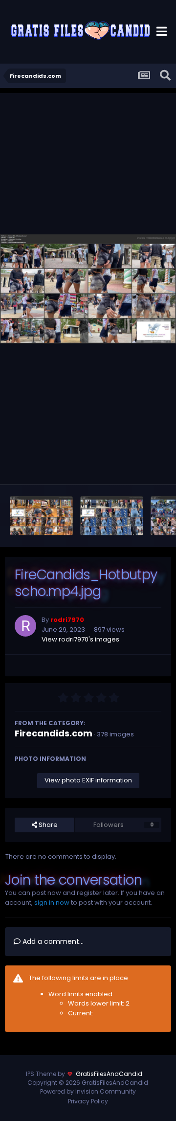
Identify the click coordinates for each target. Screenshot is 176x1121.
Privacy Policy (88, 1101)
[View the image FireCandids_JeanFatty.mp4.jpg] (41, 515)
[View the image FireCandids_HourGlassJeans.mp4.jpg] (111, 515)
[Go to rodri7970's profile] (25, 626)
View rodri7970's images (80, 639)
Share (47, 824)
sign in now (51, 902)
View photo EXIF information (88, 780)
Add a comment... (52, 941)
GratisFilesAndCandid (109, 1074)
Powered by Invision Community (88, 1091)
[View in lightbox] (88, 288)
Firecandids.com (53, 733)
